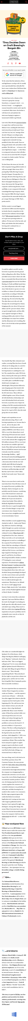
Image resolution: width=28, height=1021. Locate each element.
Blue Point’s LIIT (19, 533)
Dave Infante (14, 53)
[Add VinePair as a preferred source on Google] (14, 74)
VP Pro (17, 994)
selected (4, 911)
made (3, 985)
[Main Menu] (1, 2)
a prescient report (7, 281)
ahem (15, 585)
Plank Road (11, 91)
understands (5, 816)
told (17, 590)
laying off (20, 955)
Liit (21, 525)
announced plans (21, 122)
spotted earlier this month (18, 853)
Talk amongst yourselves (13, 216)
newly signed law (16, 894)
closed (13, 735)
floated (20, 457)
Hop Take (14, 40)
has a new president (20, 906)
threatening (14, 977)
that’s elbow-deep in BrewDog (17, 765)
